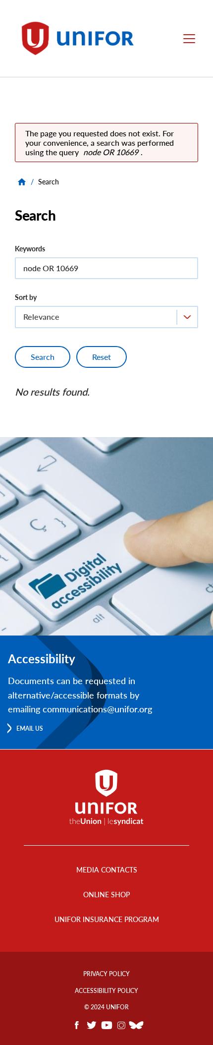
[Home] (82, 38)
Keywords (30, 248)
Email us (29, 728)
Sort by (26, 297)
